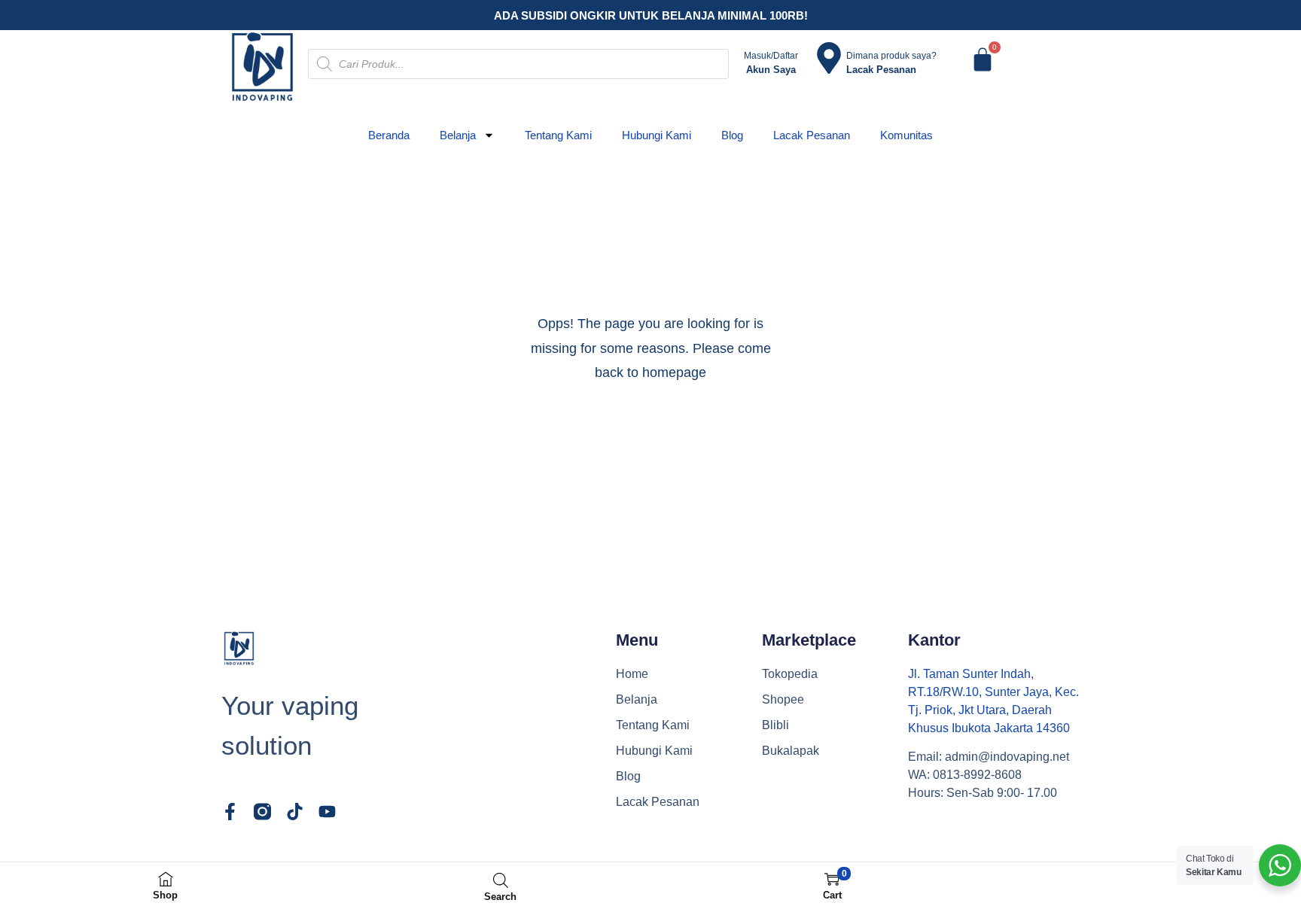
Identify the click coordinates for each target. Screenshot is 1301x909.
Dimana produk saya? (891, 55)
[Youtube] (327, 811)
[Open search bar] (500, 880)
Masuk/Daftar (771, 55)
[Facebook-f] (230, 811)
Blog (732, 135)
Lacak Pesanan (811, 135)
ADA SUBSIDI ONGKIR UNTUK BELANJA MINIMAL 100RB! (651, 15)
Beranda (389, 135)
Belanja (458, 135)
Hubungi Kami (656, 135)
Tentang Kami (558, 135)
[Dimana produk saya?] (829, 58)
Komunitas (906, 135)
